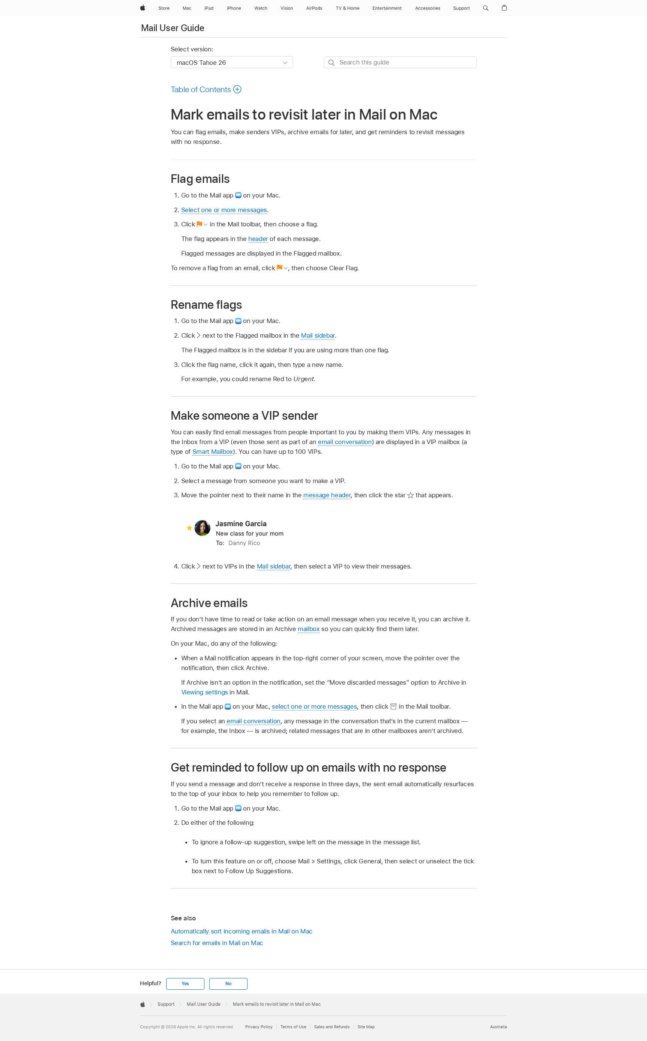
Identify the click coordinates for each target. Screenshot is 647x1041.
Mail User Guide (172, 27)
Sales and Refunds (332, 1026)
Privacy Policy (259, 1026)
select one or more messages (314, 706)
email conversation (345, 442)
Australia (498, 1026)
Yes (185, 983)
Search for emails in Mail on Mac (217, 943)
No (228, 983)
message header (326, 495)
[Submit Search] (332, 63)
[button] (486, 8)
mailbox (309, 629)
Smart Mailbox (212, 451)
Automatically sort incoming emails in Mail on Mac (242, 931)
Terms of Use (293, 1026)
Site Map (366, 1026)
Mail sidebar (318, 335)
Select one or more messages (224, 210)
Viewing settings (204, 692)
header (258, 238)
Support (166, 1004)
